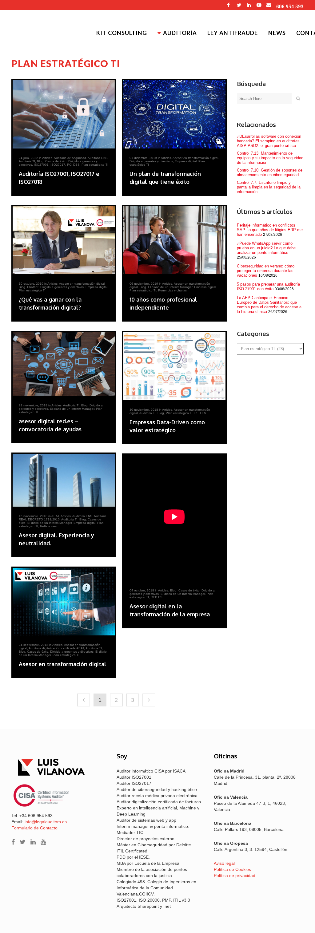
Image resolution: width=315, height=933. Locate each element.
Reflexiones (48, 526)
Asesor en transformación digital (195, 158)
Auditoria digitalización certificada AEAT (56, 648)
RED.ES (200, 413)
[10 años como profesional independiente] (174, 240)
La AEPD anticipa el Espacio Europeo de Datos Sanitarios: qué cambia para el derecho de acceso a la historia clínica (269, 304)
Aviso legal (224, 863)
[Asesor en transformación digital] (64, 601)
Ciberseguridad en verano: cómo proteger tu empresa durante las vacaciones (265, 271)
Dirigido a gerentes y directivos (151, 161)
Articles (47, 158)
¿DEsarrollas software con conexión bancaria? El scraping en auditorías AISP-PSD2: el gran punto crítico (269, 141)
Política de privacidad (234, 875)
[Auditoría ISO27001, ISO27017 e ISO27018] (64, 114)
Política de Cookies (232, 869)
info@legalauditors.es (46, 821)
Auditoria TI (27, 161)
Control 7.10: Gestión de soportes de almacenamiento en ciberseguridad (269, 172)
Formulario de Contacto (34, 827)
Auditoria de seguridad (70, 158)
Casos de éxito (55, 161)
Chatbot (32, 287)
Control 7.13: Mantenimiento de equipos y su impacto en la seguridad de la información (270, 158)
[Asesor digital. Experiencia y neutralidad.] (64, 480)
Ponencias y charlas (172, 290)
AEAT (55, 516)
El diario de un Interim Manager (170, 287)
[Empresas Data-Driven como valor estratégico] (174, 366)
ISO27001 (41, 164)
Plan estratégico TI (95, 164)
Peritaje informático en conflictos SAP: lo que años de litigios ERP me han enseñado (270, 230)
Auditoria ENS (98, 158)
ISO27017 (57, 164)
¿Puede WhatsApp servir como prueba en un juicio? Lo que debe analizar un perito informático (266, 248)
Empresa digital (186, 161)
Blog (40, 161)
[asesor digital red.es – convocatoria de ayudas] (64, 364)
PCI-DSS (73, 164)
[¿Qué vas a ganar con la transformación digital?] (64, 240)
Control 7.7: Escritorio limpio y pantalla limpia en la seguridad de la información (269, 187)
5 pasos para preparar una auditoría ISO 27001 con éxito (268, 286)
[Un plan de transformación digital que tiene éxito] (174, 114)
